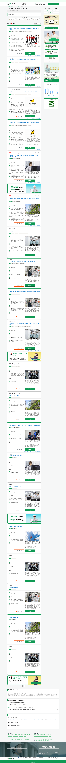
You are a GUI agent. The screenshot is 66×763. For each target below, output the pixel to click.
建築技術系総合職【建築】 (13, 617)
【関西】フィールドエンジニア (14, 395)
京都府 (39, 740)
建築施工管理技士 (29, 734)
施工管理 (35, 734)
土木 (15, 739)
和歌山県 (48, 740)
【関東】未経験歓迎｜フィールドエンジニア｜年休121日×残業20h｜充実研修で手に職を (24, 425)
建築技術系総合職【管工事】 (14, 587)
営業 (50, 734)
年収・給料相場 (41, 757)
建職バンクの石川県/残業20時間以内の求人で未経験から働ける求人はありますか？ (22, 709)
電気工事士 (16, 734)
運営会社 (57, 758)
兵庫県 (43, 740)
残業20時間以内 (18, 6)
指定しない (19, 717)
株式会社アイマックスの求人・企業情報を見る (34, 55)
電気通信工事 (18, 739)
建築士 (25, 734)
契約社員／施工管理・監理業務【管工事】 (16, 486)
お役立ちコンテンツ (35, 757)
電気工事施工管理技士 (21, 734)
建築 (11, 739)
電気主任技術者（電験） (11, 734)
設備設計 (38, 734)
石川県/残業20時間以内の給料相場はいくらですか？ (17, 702)
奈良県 (46, 740)
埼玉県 (43, 739)
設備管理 (41, 734)
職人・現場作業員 (46, 734)
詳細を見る (29, 53)
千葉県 (46, 739)
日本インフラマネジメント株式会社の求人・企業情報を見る (33, 182)
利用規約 (27, 760)
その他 (29, 739)
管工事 (13, 739)
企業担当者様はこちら (56, 757)
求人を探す (26, 757)
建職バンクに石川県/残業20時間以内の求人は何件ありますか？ (19, 704)
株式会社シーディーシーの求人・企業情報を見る (34, 350)
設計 (43, 734)
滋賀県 (36, 740)
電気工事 (9, 739)
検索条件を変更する (11, 14)
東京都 (48, 739)
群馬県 (41, 739)
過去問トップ (50, 757)
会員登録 (30, 757)
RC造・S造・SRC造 (23, 739)
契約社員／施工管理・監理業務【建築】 (16, 526)
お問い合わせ (38, 760)
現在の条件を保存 (51, 12)
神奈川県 (50, 739)
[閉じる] (64, 1)
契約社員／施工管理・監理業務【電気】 (16, 455)
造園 (27, 739)
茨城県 (36, 739)
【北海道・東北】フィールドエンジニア (16, 364)
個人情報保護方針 (32, 760)
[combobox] (37, 24)
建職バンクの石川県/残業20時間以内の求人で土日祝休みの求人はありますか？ (21, 707)
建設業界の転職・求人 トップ (11, 6)
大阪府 (41, 740)
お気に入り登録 (19, 53)
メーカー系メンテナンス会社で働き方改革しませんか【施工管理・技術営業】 (22, 261)
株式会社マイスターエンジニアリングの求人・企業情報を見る (32, 390)
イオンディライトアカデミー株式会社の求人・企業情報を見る (32, 118)
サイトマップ (45, 757)
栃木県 (39, 739)
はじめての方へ (22, 757)
